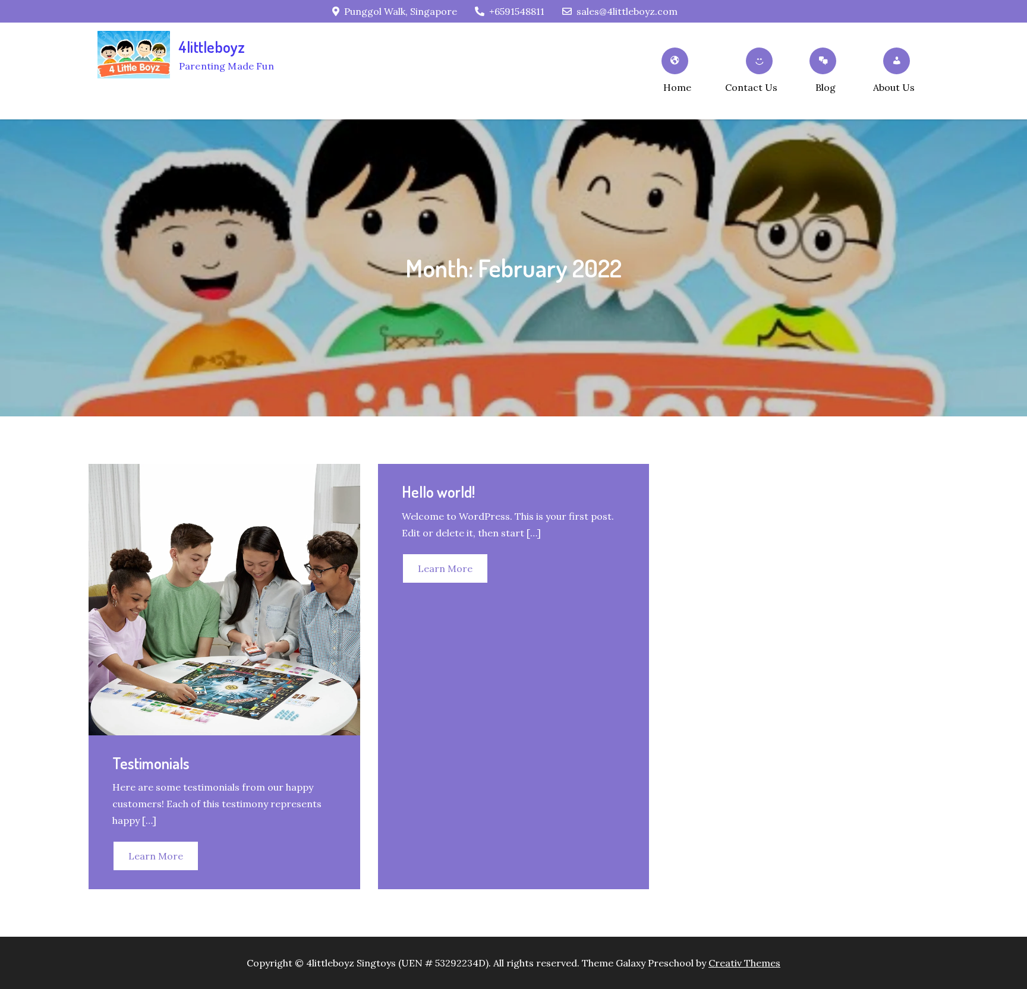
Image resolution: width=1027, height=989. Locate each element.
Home (677, 87)
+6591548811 (516, 11)
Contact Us (751, 87)
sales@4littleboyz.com (627, 11)
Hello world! (438, 491)
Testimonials (151, 763)
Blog (825, 87)
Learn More (155, 856)
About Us (894, 87)
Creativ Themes (744, 963)
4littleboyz (212, 46)
